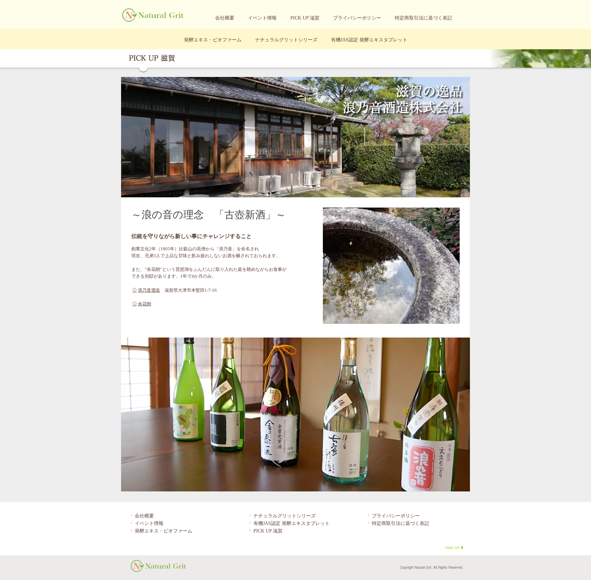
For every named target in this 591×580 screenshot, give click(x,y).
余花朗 (144, 304)
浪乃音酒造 (149, 290)
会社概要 (224, 18)
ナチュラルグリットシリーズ (286, 39)
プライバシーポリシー (357, 18)
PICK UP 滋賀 (304, 18)
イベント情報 (262, 18)
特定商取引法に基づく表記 (423, 18)
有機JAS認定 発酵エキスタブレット (369, 39)
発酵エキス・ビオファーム (212, 39)
